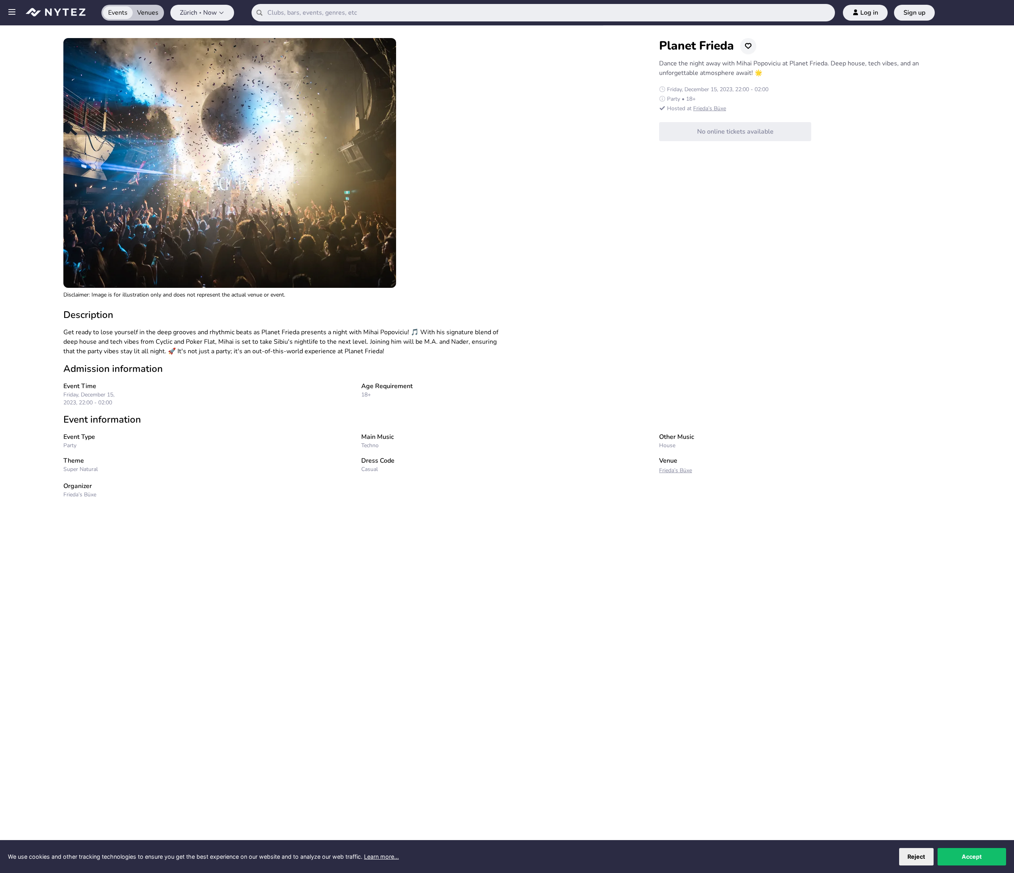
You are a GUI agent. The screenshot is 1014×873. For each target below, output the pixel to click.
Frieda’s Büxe (709, 108)
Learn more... (381, 856)
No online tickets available (735, 131)
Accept (972, 856)
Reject (916, 856)
